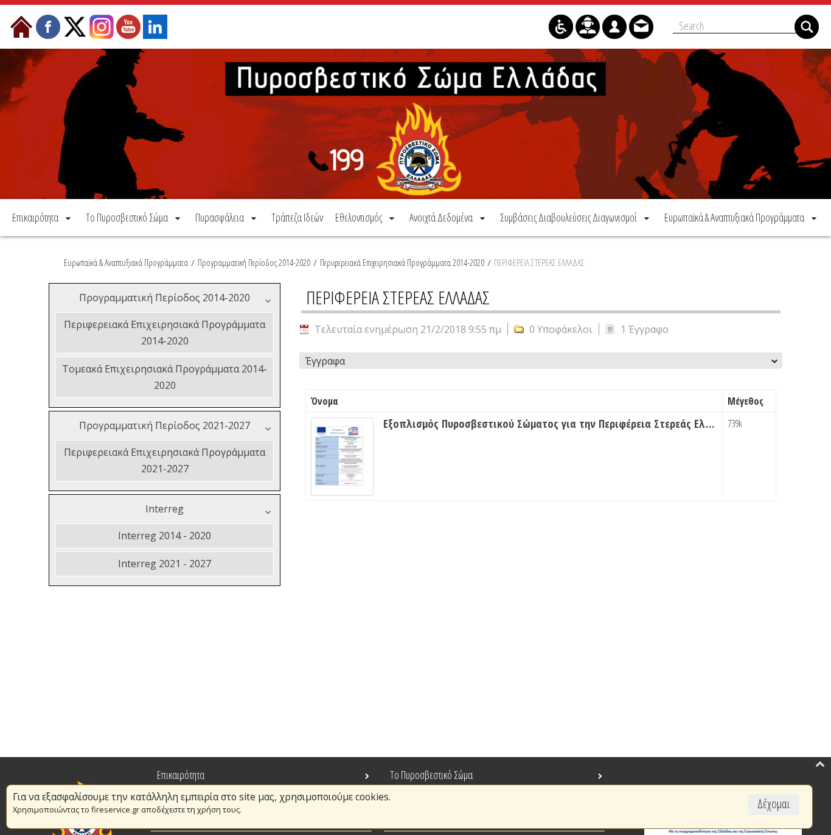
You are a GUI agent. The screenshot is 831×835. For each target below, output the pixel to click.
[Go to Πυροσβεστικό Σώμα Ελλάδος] (415, 124)
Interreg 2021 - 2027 (164, 563)
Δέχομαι (773, 803)
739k (735, 423)
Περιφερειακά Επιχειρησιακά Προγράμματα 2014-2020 (402, 262)
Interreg (164, 508)
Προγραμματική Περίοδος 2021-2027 (164, 425)
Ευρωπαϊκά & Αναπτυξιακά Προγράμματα (126, 262)
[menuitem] (42, 217)
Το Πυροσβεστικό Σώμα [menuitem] (431, 774)
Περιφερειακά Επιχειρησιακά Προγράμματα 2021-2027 (164, 460)
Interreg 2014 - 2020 (164, 535)
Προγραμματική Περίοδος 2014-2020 (254, 262)
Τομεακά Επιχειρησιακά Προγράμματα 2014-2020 (164, 377)
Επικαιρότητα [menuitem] (180, 774)
